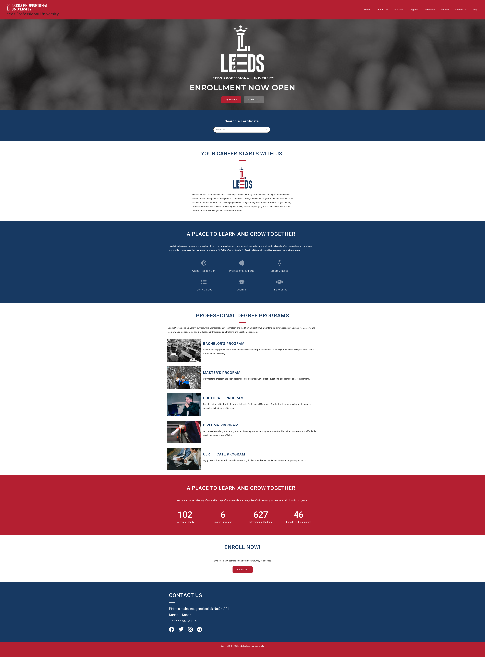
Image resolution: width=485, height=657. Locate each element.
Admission (429, 9)
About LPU (382, 9)
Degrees (413, 9)
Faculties (398, 9)
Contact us (460, 9)
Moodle (445, 9)
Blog (475, 9)
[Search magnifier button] (267, 130)
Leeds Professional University (31, 14)
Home (367, 9)
